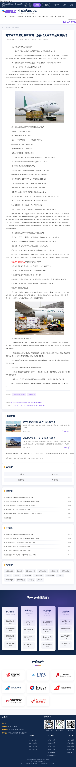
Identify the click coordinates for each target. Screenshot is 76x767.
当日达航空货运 (16, 63)
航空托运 (32, 67)
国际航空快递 (51, 743)
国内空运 (12, 16)
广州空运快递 (39, 575)
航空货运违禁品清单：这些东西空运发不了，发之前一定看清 (23, 514)
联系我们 (61, 16)
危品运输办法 (70, 752)
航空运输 (31, 58)
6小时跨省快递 (52, 755)
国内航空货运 (51, 746)
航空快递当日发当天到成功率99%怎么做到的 (18, 551)
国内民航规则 (70, 743)
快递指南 (16, 27)
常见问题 (55, 480)
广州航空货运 (54, 571)
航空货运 (56, 58)
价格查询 (46, 5)
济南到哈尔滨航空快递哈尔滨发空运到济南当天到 (26, 402)
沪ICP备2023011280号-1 (32, 763)
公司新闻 (21, 474)
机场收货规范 (70, 740)
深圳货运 (31, 580)
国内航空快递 (51, 740)
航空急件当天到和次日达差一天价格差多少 (39, 422)
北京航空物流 (21, 580)
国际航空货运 (51, 749)
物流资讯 (45, 16)
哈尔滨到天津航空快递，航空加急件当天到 (39, 438)
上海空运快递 (27, 575)
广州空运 (60, 575)
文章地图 (51, 763)
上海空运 (8, 575)
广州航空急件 (9, 580)
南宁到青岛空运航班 (19, 394)
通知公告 (55, 474)
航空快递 (18, 77)
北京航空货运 (9, 571)
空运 (17, 47)
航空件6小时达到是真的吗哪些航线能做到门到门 (19, 497)
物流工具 (53, 16)
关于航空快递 (33, 740)
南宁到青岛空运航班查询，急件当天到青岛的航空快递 (20, 458)
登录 (7, 1)
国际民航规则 (70, 746)
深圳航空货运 (65, 571)
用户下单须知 (33, 746)
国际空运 (20, 16)
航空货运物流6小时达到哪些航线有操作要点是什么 (19, 505)
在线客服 (36, 5)
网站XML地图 (44, 763)
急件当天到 (31, 394)
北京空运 (19, 571)
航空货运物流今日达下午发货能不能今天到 (17, 510)
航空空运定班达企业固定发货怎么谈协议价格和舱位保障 (21, 501)
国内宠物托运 (51, 752)
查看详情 (66, 432)
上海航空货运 (42, 571)
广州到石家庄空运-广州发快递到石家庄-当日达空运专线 (28, 405)
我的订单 (3, 1)
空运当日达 (37, 16)
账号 (10, 1)
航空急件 (28, 16)
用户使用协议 (33, 743)
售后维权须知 (33, 749)
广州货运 (40, 580)
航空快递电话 (8, 518)
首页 (6, 16)
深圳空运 (17, 575)
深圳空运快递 (50, 575)
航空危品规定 (70, 749)
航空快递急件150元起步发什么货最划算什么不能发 (20, 555)
